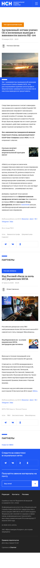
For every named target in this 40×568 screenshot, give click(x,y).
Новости (25, 219)
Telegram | (6, 222)
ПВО (8, 415)
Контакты (15, 494)
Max (11, 222)
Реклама (25, 494)
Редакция (5, 494)
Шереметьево (27, 234)
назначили (25, 205)
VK (36, 219)
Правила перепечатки (10, 540)
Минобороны (30, 415)
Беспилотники (17, 415)
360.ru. (35, 391)
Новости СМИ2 (7, 445)
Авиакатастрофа (13, 234)
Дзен (31, 219)
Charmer (13, 547)
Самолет (5, 237)
